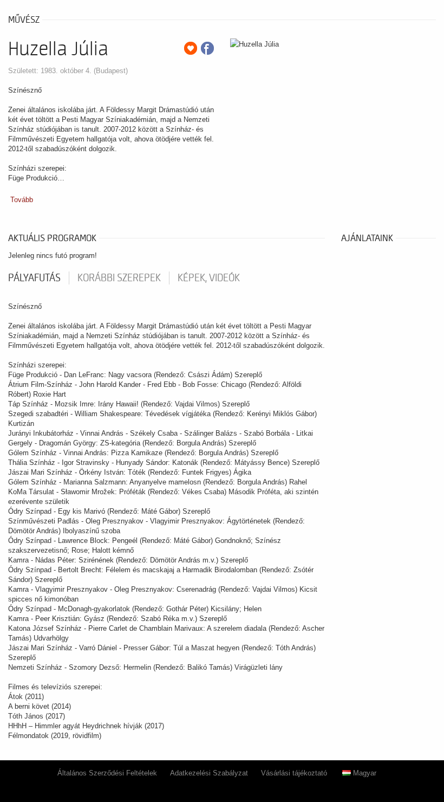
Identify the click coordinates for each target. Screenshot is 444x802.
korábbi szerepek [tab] (119, 278)
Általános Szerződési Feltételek (107, 773)
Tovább (21, 200)
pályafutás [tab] (34, 278)
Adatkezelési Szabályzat (209, 773)
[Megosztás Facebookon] (207, 48)
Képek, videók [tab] (209, 278)
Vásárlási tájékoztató (294, 773)
